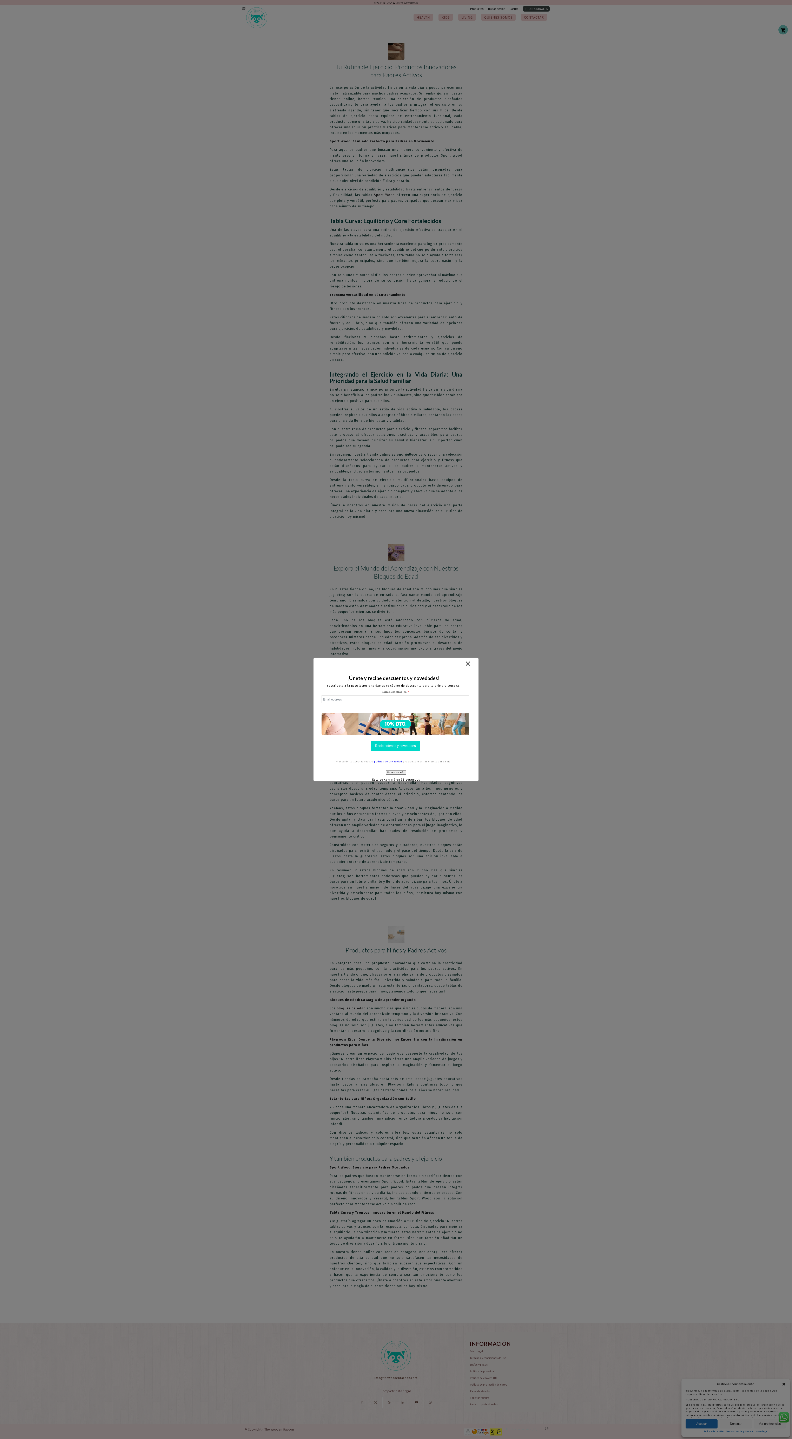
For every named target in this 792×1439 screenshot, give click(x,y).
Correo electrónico (394, 692)
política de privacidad (388, 761)
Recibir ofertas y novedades (395, 746)
